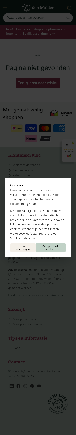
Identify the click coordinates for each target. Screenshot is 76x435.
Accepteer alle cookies (50, 248)
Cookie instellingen (23, 248)
